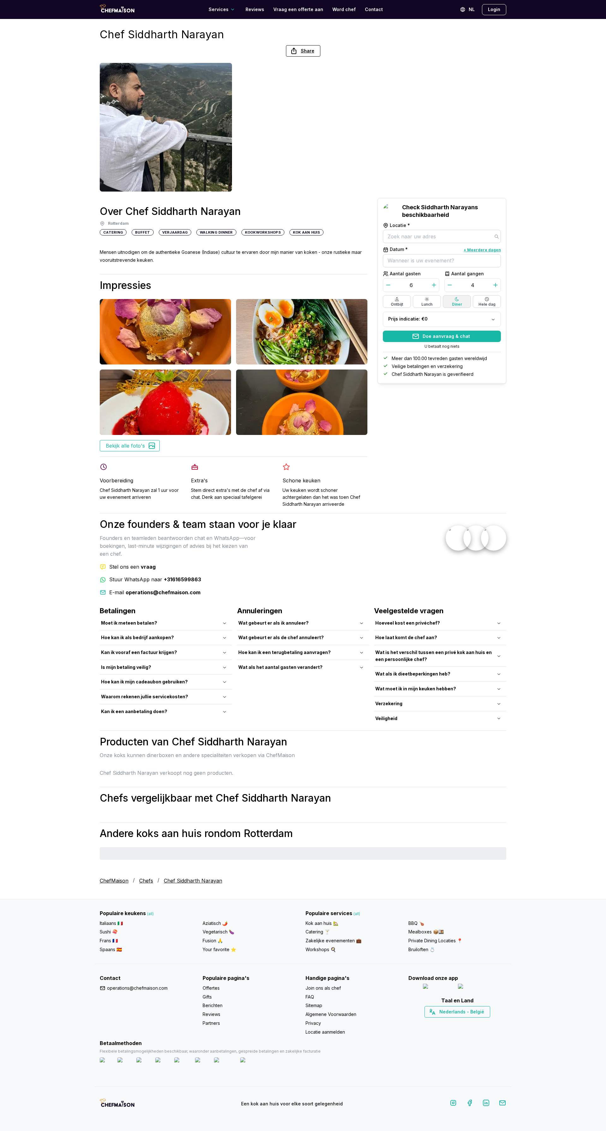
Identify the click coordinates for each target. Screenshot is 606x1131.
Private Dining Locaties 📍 (435, 940)
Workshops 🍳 (321, 949)
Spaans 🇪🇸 (111, 949)
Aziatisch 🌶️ (215, 923)
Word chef (344, 9)
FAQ (310, 997)
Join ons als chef (323, 988)
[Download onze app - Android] (475, 988)
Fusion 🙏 (213, 940)
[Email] (502, 1104)
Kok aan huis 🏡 (322, 923)
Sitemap (314, 1005)
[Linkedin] (486, 1104)
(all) (150, 913)
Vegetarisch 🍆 (218, 931)
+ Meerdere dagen (482, 250)
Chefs (146, 880)
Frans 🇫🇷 (109, 940)
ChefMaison (114, 880)
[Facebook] (469, 1104)
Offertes (211, 988)
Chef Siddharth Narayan (193, 880)
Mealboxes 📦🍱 (426, 931)
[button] (303, 51)
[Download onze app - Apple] (438, 988)
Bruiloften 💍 (421, 949)
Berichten (213, 1005)
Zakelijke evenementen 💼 (333, 940)
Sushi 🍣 (108, 931)
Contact (374, 9)
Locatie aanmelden (325, 1032)
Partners (211, 1023)
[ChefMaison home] (117, 1105)
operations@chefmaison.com (137, 988)
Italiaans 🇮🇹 (111, 923)
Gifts (207, 997)
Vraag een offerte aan (298, 9)
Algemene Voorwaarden (331, 1014)
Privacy (313, 1023)
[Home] (117, 9)
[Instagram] (453, 1104)
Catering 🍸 (318, 931)
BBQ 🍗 (416, 923)
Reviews (255, 9)
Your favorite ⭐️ (219, 949)
